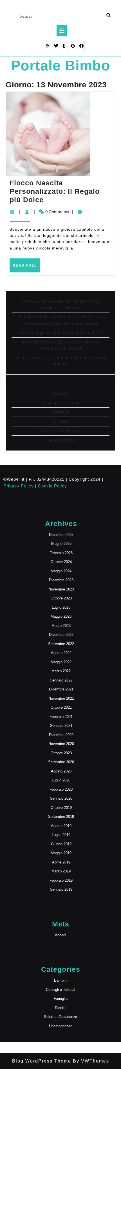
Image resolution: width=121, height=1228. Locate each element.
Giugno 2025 (61, 543)
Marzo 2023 (61, 626)
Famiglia (61, 412)
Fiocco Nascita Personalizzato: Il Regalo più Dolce (55, 191)
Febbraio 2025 (61, 553)
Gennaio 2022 (61, 680)
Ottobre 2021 (61, 707)
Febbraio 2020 (61, 789)
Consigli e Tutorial (60, 402)
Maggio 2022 (61, 662)
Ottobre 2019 (61, 808)
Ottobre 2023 (61, 598)
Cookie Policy (52, 486)
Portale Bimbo (60, 65)
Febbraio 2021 (61, 717)
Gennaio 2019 (61, 889)
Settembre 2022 (61, 644)
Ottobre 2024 (61, 562)
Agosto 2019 (61, 826)
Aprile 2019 (61, 862)
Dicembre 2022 (61, 634)
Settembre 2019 (61, 816)
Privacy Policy (18, 486)
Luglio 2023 (61, 607)
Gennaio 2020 (61, 798)
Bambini (60, 393)
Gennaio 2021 (61, 725)
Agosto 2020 (61, 771)
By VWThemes (90, 1061)
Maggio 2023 (61, 616)
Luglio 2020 (61, 780)
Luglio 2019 (61, 835)
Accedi (60, 935)
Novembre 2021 (61, 698)
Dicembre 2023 (61, 580)
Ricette (60, 421)
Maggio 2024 (61, 571)
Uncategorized (60, 440)
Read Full (26, 267)
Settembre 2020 (61, 762)
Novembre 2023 (61, 589)
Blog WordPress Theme (41, 1061)
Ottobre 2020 (61, 753)
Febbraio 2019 (61, 880)
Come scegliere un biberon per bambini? (60, 332)
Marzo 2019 (61, 871)
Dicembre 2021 (61, 689)
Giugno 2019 (61, 844)
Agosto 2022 (61, 653)
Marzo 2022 (61, 671)
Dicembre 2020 (61, 735)
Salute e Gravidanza (60, 430)
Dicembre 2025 (61, 535)
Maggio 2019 (61, 853)
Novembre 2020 (61, 744)
